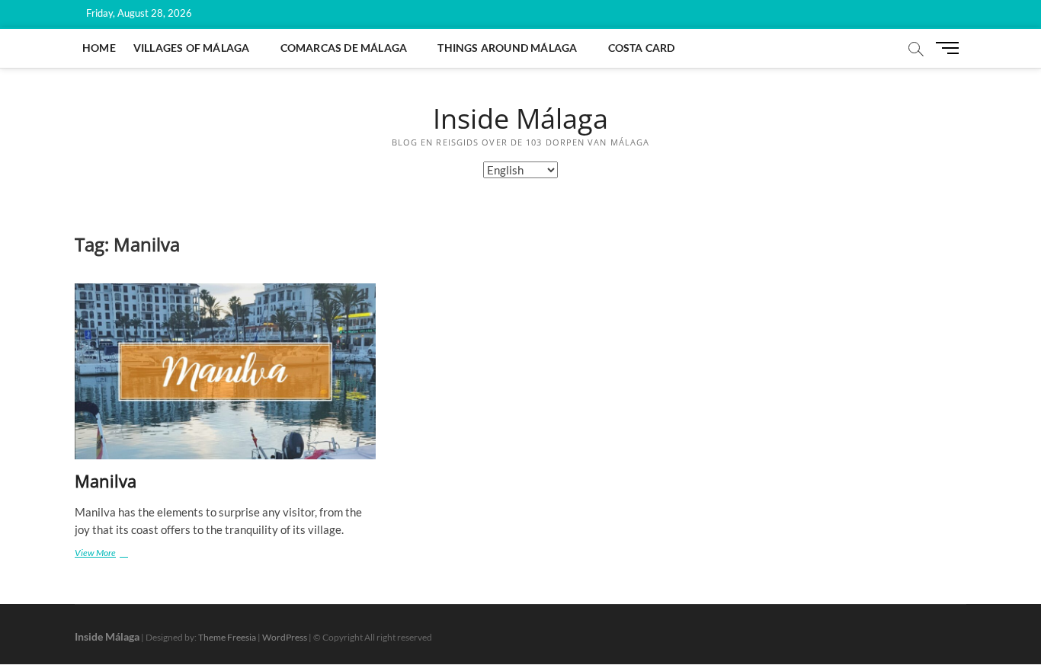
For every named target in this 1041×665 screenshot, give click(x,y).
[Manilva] (225, 371)
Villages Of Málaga (191, 47)
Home (99, 47)
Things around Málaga (507, 47)
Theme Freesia (227, 637)
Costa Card (641, 47)
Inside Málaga (520, 119)
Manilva (105, 480)
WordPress (284, 637)
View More (110, 552)
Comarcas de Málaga (344, 47)
